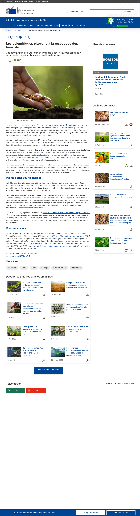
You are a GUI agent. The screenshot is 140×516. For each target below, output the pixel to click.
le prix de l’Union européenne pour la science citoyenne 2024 (55, 246)
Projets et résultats (36, 25)
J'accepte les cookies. (90, 513)
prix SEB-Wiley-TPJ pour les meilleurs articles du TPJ (69, 236)
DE (7, 37)
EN (12, 37)
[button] (84, 11)
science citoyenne (59, 268)
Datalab (72, 25)
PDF (38, 390)
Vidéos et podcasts (52, 25)
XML (17, 390)
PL (30, 37)
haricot (24, 268)
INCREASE (61, 125)
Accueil (9, 25)
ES (16, 37)
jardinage (44, 268)
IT (25, 37)
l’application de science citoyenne (53, 155)
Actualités (64, 25)
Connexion (74, 12)
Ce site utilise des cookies (22, 513)
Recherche (81, 25)
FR (21, 37)
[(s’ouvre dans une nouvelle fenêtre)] (22, 10)
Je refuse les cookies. (121, 513)
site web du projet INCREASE (17, 256)
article (73, 167)
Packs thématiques (21, 25)
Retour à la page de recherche (48, 369)
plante (34, 268)
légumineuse (76, 268)
